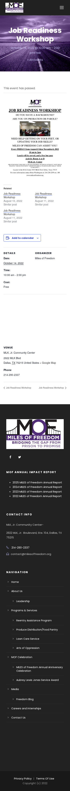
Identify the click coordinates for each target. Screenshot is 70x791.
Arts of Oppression (27, 648)
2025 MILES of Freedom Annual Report (37, 482)
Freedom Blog (25, 699)
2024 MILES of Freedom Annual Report (37, 487)
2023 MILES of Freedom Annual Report (37, 491)
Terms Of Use (45, 778)
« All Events (35, 60)
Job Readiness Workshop (12, 195)
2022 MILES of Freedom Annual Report (37, 496)
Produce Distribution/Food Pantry (37, 629)
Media (15, 689)
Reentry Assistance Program (34, 620)
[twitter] (19, 457)
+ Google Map (48, 362)
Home (15, 582)
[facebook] (10, 457)
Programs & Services (24, 610)
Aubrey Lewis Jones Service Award (37, 680)
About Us (16, 591)
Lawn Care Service (27, 639)
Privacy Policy (23, 778)
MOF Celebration (21, 657)
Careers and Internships (26, 708)
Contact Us (18, 717)
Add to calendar (23, 238)
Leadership (23, 601)
